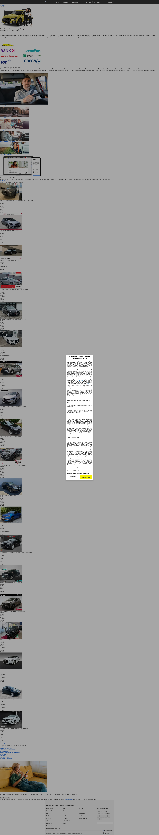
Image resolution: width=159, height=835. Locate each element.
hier (88, 383)
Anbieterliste (86, 473)
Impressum (79, 473)
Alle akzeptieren (86, 477)
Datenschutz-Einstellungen (73, 477)
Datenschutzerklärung (71, 473)
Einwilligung (80, 380)
